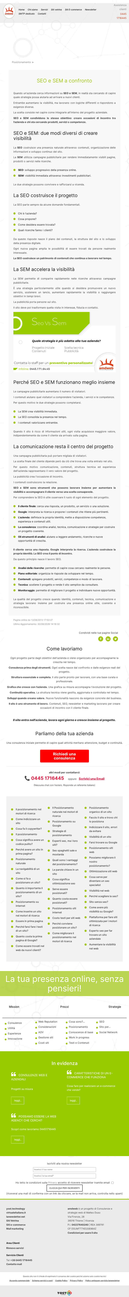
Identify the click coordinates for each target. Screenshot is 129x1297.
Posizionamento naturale (25, 861)
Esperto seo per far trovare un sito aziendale (100, 934)
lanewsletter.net (15, 1216)
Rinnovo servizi (15, 1248)
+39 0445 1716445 (21, 1260)
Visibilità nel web (99, 890)
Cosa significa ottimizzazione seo (63, 881)
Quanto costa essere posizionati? (64, 900)
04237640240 (80, 1224)
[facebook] (100, 638)
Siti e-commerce (15, 1224)
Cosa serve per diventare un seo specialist (99, 881)
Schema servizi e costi (42, 1280)
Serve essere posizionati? (60, 891)
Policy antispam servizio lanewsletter (102, 1280)
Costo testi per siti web (66, 917)
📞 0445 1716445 (44, 778)
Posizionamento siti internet (64, 910)
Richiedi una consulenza (64, 756)
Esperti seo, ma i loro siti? (65, 842)
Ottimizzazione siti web (103, 871)
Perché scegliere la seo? (103, 896)
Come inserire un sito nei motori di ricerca (28, 913)
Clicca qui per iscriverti (64, 1188)
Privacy (53, 1182)
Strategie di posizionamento (62, 833)
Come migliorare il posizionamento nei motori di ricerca (64, 937)
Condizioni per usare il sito (83, 1232)
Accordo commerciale (19, 1280)
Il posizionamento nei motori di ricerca (28, 811)
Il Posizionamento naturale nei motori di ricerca (65, 811)
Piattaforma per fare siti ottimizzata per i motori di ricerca (103, 921)
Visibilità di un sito (100, 836)
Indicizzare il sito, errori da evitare (103, 829)
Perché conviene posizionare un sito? (64, 925)
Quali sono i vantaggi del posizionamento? (65, 862)
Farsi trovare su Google (103, 842)
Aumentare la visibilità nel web (102, 946)
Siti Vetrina (12, 1220)
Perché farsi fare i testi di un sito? (29, 928)
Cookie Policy (61, 1280)
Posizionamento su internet (27, 903)
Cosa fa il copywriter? (29, 828)
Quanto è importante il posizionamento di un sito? (29, 892)
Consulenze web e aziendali (29, 1077)
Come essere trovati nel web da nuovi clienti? (30, 948)
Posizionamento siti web (101, 850)
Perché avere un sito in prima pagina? (29, 851)
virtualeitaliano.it (16, 1212)
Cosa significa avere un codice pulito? (30, 842)
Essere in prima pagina (29, 921)
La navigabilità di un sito (28, 871)
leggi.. (17, 1100)
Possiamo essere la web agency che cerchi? (33, 1118)
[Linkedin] (108, 638)
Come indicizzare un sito (28, 821)
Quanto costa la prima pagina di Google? (29, 938)
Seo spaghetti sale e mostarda (64, 852)
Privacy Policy (76, 1280)
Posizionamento (21, 62)
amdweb (73, 1208)
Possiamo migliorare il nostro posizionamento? (102, 861)
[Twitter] (115, 638)
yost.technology (15, 1208)
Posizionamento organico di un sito (100, 809)
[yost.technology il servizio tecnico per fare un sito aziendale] (64, 1294)
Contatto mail (14, 1264)
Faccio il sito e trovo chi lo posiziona (103, 819)
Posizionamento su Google (64, 823)
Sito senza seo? (98, 901)
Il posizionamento (26, 834)
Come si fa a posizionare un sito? (28, 880)
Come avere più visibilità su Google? (101, 909)
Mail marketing (15, 1228)
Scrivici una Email (91, 779)
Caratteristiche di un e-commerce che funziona (89, 1075)
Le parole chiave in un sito (65, 871)
